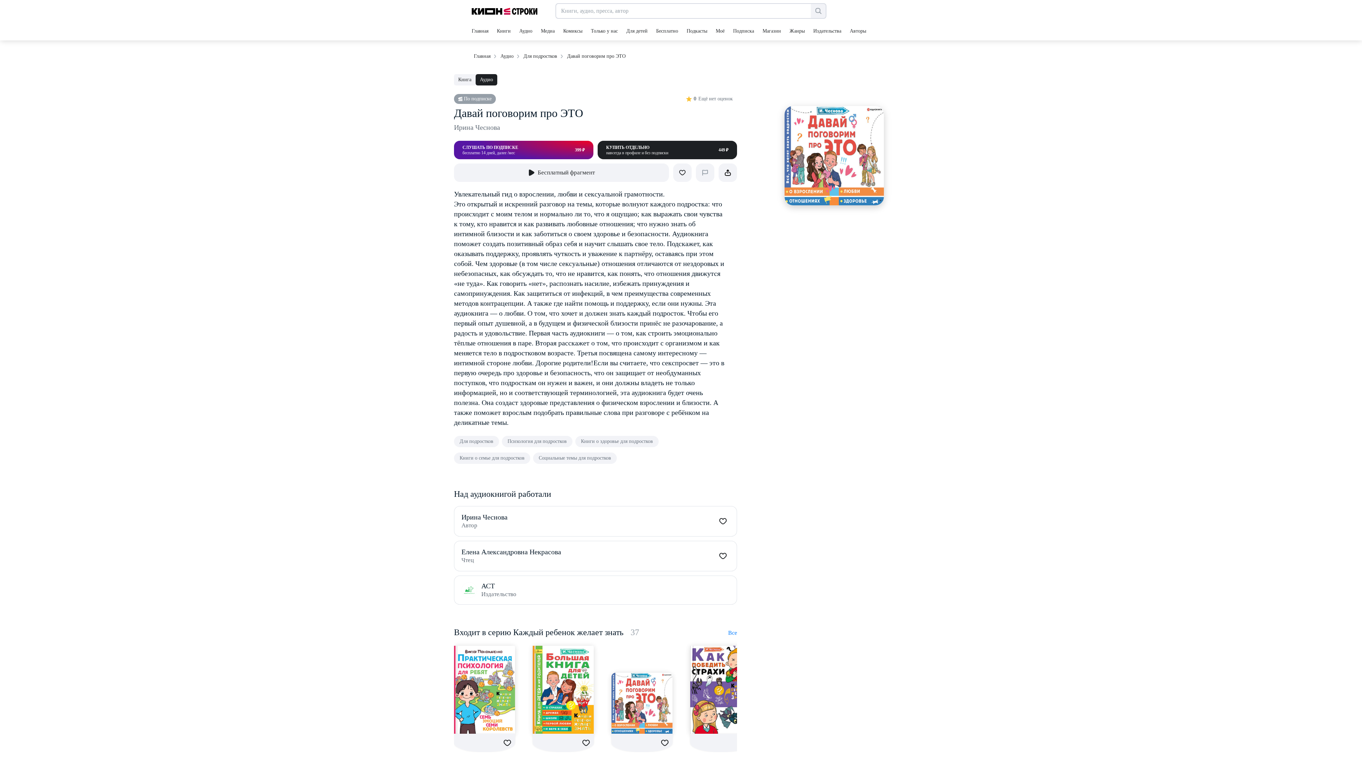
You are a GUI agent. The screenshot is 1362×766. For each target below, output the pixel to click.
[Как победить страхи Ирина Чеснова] (720, 690)
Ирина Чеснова (477, 127)
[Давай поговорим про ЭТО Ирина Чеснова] (641, 703)
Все (732, 633)
